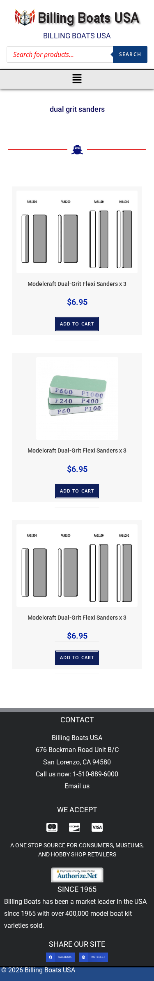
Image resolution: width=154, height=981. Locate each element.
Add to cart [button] (77, 324)
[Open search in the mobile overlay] (77, 54)
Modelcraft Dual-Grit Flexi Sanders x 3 (77, 284)
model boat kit (111, 913)
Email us (77, 786)
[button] (77, 79)
